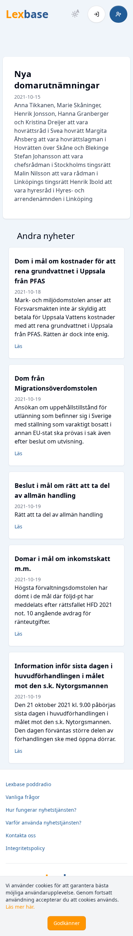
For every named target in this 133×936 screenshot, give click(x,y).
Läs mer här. (20, 906)
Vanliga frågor (23, 797)
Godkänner (67, 923)
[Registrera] (118, 14)
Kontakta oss (21, 835)
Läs (18, 346)
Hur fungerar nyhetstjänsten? (41, 809)
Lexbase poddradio (28, 784)
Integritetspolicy (25, 848)
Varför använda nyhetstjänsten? (43, 822)
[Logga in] (96, 14)
